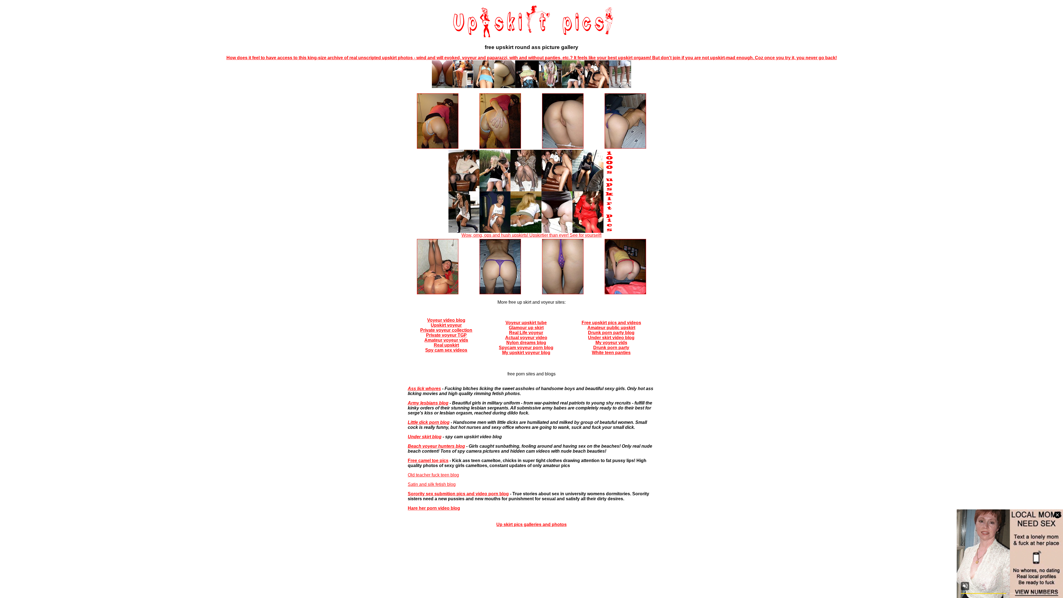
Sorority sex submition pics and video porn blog (458, 493)
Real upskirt (446, 345)
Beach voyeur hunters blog (436, 446)
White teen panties (611, 352)
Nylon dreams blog (526, 342)
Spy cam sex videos (446, 350)
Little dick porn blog (429, 422)
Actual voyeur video (526, 337)
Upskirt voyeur (446, 325)
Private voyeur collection (446, 330)
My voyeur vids (611, 342)
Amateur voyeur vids (446, 340)
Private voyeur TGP (446, 335)
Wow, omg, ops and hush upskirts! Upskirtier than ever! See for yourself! (531, 235)
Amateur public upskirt (611, 327)
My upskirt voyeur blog (526, 352)
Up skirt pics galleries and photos (531, 524)
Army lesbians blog (428, 403)
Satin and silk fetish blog (432, 484)
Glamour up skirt (526, 327)
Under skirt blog (425, 436)
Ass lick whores (424, 388)
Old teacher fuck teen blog (433, 475)
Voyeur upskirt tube (526, 322)
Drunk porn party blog (611, 332)
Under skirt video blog (611, 337)
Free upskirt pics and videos (611, 322)
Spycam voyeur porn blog (526, 347)
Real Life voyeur (526, 332)
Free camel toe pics (428, 460)
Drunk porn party (611, 347)
